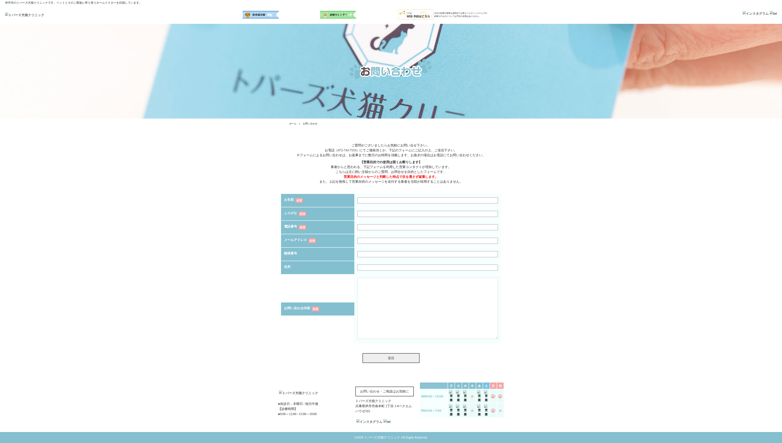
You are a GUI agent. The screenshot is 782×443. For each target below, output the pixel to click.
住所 (287, 266)
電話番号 (290, 226)
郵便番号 (290, 253)
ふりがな (290, 213)
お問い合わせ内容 (297, 308)
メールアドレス (295, 240)
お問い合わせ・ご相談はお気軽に (384, 391)
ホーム (293, 123)
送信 (391, 358)
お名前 (289, 199)
